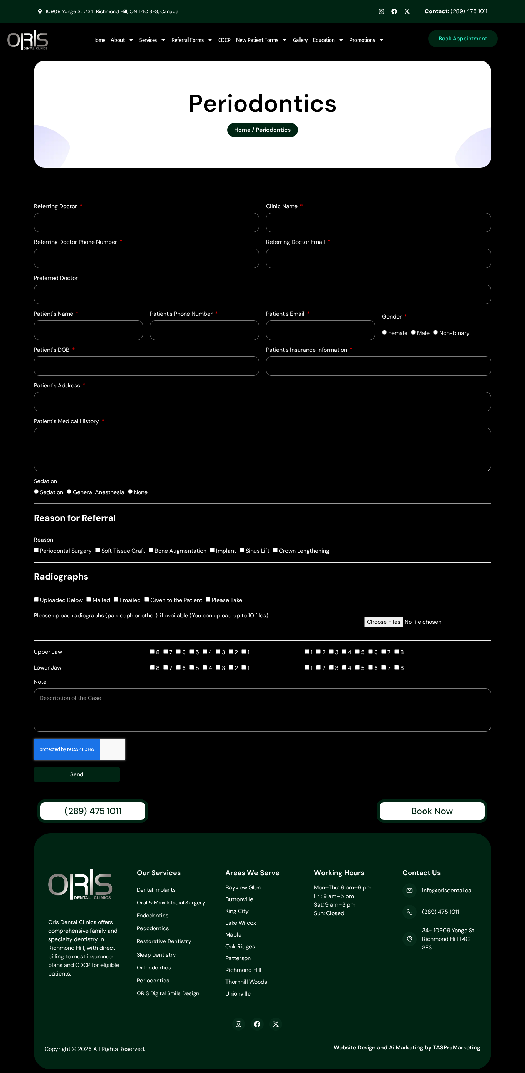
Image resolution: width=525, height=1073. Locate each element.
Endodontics (153, 915)
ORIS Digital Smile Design (168, 993)
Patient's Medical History (67, 421)
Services (148, 40)
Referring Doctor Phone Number (76, 242)
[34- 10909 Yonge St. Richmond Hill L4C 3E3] (409, 939)
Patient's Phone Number (182, 314)
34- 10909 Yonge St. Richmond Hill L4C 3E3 (448, 939)
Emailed (130, 600)
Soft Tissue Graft (123, 551)
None (141, 492)
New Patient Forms (257, 40)
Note (40, 682)
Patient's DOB (52, 350)
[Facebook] (394, 11)
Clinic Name (282, 207)
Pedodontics (153, 928)
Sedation (45, 481)
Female (398, 333)
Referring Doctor (56, 207)
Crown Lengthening (304, 551)
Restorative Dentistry (164, 941)
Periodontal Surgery (66, 551)
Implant (226, 551)
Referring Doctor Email (296, 242)
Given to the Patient (176, 600)
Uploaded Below (61, 600)
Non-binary (454, 333)
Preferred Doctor (56, 278)
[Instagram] (381, 11)
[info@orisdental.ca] (409, 890)
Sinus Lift (257, 551)
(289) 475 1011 (456, 11)
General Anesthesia (98, 492)
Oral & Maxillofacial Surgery (171, 902)
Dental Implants (156, 889)
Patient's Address (57, 386)
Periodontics (153, 980)
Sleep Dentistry (156, 954)
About (118, 40)
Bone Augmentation (180, 551)
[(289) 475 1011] (409, 912)
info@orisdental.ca (446, 890)
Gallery (300, 40)
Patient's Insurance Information (307, 350)
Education (324, 40)
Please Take (227, 600)
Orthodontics (154, 967)
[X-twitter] (407, 11)
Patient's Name (54, 314)
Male (423, 333)
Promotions (362, 40)
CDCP (224, 40)
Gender (392, 317)
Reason (43, 540)
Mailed (101, 600)
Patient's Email (286, 314)
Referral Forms (187, 40)
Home (98, 40)
